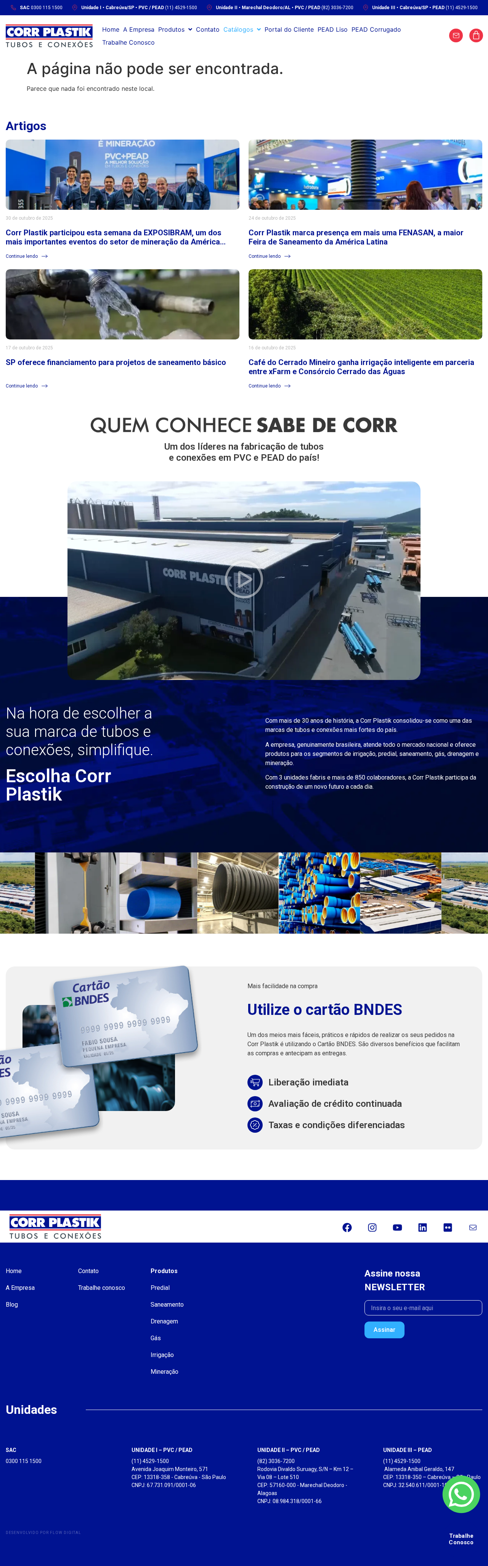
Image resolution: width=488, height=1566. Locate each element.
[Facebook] (346, 1227)
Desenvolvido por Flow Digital (43, 1533)
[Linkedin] (422, 1227)
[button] (244, 580)
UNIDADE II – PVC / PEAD (288, 1450)
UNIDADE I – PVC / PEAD (162, 1450)
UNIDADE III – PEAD (407, 1450)
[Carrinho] (476, 35)
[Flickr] (447, 1227)
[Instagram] (372, 1227)
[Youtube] (397, 1227)
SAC (11, 1450)
